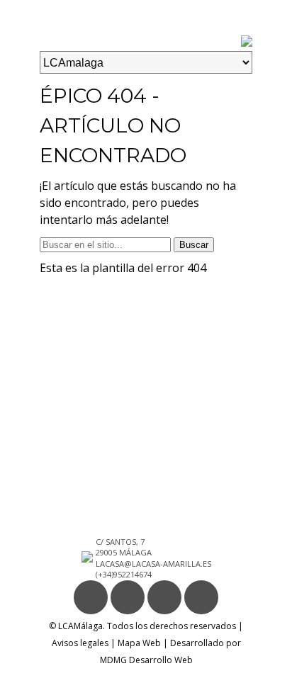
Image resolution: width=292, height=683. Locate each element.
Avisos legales (80, 643)
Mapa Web (139, 643)
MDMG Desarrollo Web (146, 660)
